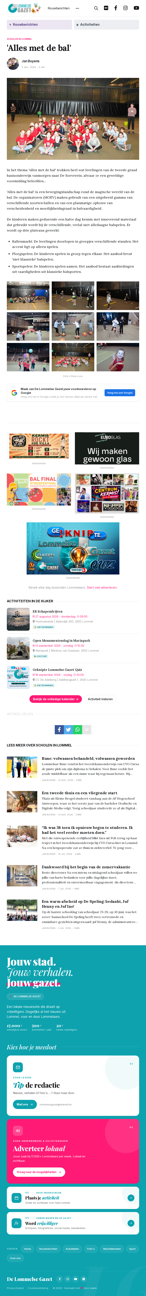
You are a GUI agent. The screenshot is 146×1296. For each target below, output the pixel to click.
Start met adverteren (102, 587)
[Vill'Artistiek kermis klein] (39, 446)
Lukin (93, 1288)
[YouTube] (75, 1279)
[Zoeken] (96, 8)
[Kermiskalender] (107, 493)
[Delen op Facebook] (59, 729)
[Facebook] (59, 1279)
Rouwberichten (59, 8)
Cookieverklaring (38, 1288)
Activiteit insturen (100, 699)
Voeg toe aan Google (120, 392)
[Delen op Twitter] (68, 729)
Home (27, 1248)
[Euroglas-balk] (107, 448)
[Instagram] (67, 1279)
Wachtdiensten (112, 1248)
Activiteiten (72, 1248)
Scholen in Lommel (19, 39)
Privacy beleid (15, 1288)
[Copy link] (86, 729)
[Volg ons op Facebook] (115, 8)
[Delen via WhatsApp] (77, 729)
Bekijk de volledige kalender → (56, 699)
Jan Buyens (31, 61)
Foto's (91, 1248)
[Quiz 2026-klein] (73, 548)
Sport (132, 1248)
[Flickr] (83, 1279)
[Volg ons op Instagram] (125, 8)
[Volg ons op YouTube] (136, 8)
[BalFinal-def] (39, 489)
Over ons (15, 1258)
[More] (77, 8)
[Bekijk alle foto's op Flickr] (106, 8)
